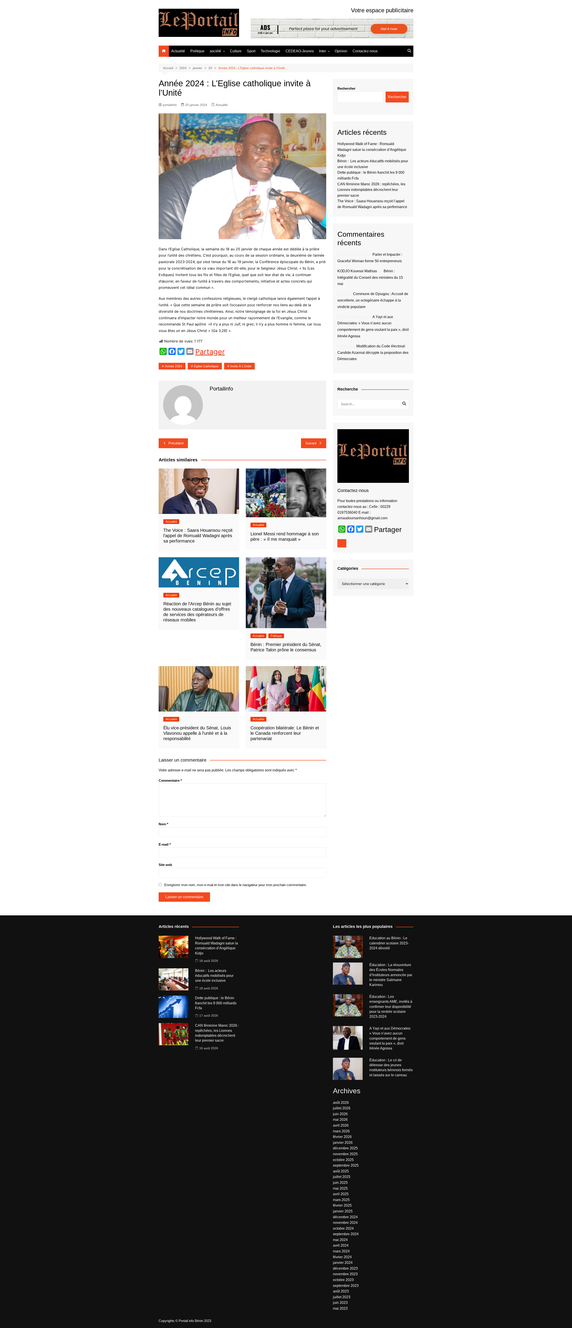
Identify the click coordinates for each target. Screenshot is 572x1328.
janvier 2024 (343, 1263)
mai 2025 (340, 1188)
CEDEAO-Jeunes (300, 51)
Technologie (270, 51)
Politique (197, 51)
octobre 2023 (343, 1280)
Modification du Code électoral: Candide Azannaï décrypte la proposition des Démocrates (372, 352)
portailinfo (170, 105)
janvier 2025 (343, 1211)
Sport (251, 51)
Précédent (175, 443)
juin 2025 (340, 1182)
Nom (163, 824)
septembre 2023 (346, 1286)
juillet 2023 (341, 1297)
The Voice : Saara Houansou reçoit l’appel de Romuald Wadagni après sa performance (198, 535)
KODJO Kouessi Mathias (357, 271)
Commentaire (170, 780)
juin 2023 (340, 1303)
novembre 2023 (345, 1274)
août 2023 (341, 1291)
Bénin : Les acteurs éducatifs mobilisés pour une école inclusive (214, 976)
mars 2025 (341, 1200)
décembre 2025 (345, 1148)
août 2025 (341, 1171)
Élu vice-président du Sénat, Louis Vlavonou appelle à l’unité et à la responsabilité (197, 733)
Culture (236, 51)
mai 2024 (340, 1240)
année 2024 (173, 366)
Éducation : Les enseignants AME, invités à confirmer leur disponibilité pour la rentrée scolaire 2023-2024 (390, 1007)
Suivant (310, 443)
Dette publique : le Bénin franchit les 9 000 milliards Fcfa (215, 1003)
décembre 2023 (345, 1268)
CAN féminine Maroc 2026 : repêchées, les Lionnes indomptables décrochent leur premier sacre (371, 189)
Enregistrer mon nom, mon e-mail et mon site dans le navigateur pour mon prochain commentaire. (235, 885)
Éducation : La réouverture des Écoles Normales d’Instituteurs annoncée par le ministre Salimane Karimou (390, 975)
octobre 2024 (343, 1228)
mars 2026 (341, 1131)
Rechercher (346, 88)
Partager (210, 351)
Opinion (341, 51)
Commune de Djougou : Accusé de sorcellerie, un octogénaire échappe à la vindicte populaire (372, 300)
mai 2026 (340, 1119)
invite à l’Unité (240, 366)
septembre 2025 (346, 1165)
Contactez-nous (365, 51)
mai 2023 (340, 1308)
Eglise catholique (206, 366)
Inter (322, 51)
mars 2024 (341, 1251)
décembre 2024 (345, 1217)
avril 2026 (341, 1125)
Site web (165, 865)
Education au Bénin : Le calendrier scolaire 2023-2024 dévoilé (389, 943)
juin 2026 (340, 1114)
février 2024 (342, 1257)
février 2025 (342, 1205)
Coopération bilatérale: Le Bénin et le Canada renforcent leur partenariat (284, 733)
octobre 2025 (343, 1160)
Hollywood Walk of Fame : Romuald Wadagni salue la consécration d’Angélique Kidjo (371, 149)
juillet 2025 (341, 1177)
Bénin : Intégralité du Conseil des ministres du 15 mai (370, 277)
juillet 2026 (341, 1108)
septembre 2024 (346, 1234)
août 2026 (341, 1102)
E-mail (165, 844)
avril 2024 (341, 1245)
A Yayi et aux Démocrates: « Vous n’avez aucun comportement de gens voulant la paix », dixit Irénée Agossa (390, 1038)
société (215, 51)
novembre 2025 (345, 1154)
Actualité (178, 51)
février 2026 (342, 1137)
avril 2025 (341, 1194)
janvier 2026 (343, 1142)
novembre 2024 (345, 1223)
